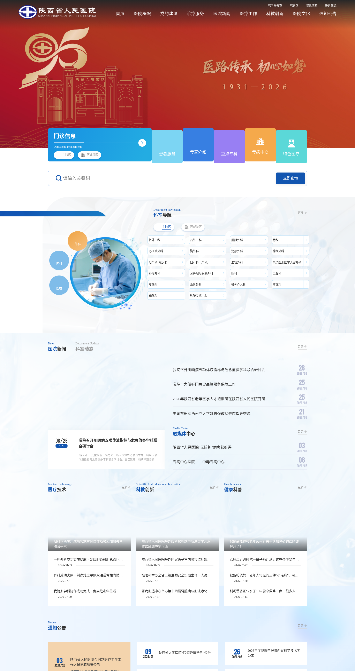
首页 (120, 13)
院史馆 (294, 5)
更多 (300, 212)
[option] (177, 74)
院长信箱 (311, 5)
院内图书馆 (275, 5)
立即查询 (290, 178)
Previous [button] (14, 73)
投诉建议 (331, 5)
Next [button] (340, 73)
